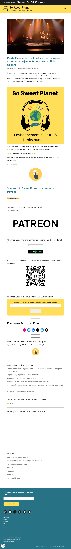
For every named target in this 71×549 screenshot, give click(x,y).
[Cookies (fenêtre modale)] (3, 546)
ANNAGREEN (13, 68)
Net (5, 528)
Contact (6, 535)
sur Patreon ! (13, 211)
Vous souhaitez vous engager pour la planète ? (24, 461)
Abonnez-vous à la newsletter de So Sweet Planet (35, 303)
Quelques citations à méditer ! (18, 457)
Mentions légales (13, 478)
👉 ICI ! (10, 403)
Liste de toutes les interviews (12, 537)
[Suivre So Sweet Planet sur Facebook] (15, 511)
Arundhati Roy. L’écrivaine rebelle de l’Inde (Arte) (25, 378)
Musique (28, 68)
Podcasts (35, 68)
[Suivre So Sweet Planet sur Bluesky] (10, 511)
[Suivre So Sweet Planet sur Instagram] (5, 511)
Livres (5, 519)
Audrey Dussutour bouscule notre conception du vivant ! (28, 382)
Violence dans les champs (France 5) (20, 391)
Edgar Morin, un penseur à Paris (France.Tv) (23, 375)
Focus (5, 526)
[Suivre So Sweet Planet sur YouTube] (29, 511)
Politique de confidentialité (17, 464)
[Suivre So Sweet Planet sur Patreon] (24, 511)
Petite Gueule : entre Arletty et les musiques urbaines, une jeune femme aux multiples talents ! (33, 61)
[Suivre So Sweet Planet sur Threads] (19, 511)
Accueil (10, 468)
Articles (10, 475)
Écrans (6, 521)
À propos (6, 533)
